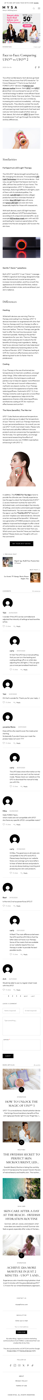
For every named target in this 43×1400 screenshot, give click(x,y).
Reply (18, 626)
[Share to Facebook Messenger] (39, 67)
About (21, 1376)
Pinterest (28, 1365)
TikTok (32, 1365)
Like (4, 626)
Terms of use (21, 1386)
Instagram (15, 1365)
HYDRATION (7, 47)
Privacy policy (21, 1381)
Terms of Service (26, 1351)
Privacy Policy (12, 1351)
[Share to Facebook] (35, 67)
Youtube (19, 1365)
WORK (36, 3)
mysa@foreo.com (21, 1304)
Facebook (10, 1365)
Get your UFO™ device (21, 543)
